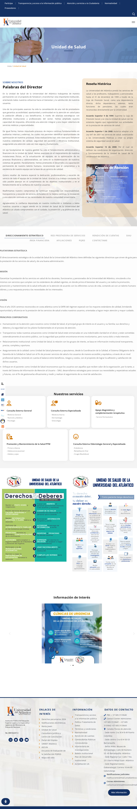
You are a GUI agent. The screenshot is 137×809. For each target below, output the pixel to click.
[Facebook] (16, 740)
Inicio (9, 66)
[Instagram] (11, 740)
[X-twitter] (21, 740)
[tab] (24, 235)
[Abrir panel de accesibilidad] (5, 801)
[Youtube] (27, 740)
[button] (9, 633)
